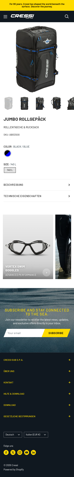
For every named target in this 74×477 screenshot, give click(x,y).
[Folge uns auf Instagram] (19, 452)
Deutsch (10, 434)
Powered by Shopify (14, 469)
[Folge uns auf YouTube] (26, 452)
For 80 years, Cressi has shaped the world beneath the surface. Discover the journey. (37, 5)
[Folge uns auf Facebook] (6, 452)
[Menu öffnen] (5, 16)
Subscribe (56, 333)
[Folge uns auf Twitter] (12, 452)
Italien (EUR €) (33, 434)
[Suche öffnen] (67, 16)
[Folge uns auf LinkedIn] (33, 452)
